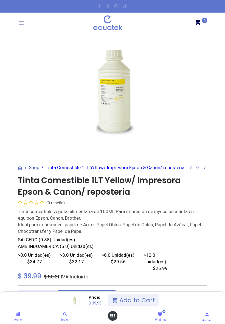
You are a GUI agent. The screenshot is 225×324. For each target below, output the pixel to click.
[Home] (18, 314)
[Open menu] (112, 315)
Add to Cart (136, 300)
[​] (99, 6)
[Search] (65, 314)
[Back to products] (197, 168)
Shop (34, 167)
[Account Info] (207, 314)
